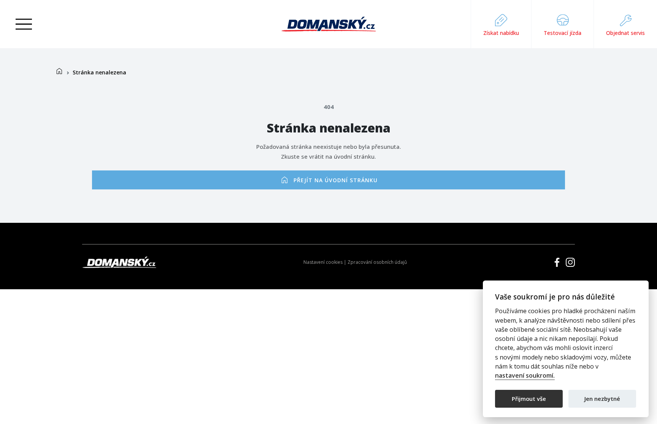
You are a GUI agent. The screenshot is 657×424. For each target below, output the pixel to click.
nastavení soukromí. (525, 376)
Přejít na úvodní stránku (329, 180)
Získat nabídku (501, 32)
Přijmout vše (529, 398)
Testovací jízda (562, 32)
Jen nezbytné (602, 398)
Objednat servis (625, 32)
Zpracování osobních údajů (377, 262)
